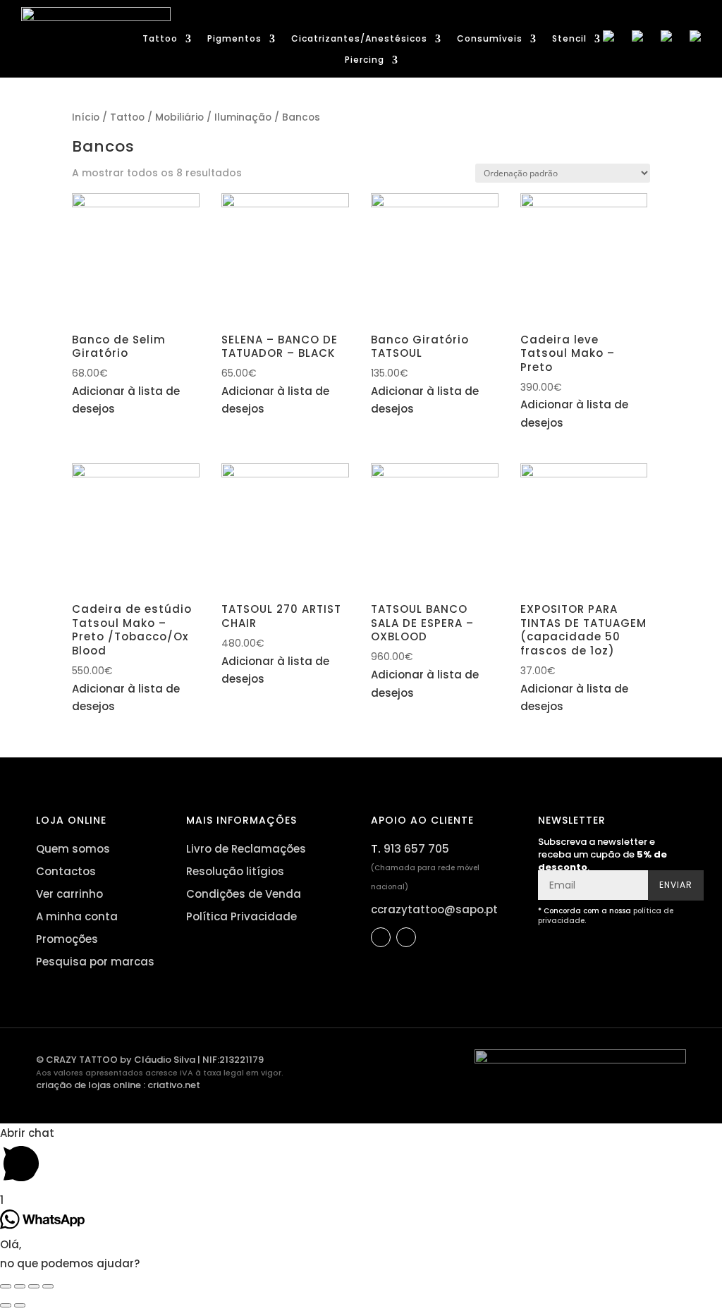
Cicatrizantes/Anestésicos (359, 39)
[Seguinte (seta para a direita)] (19, 1305)
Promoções (67, 939)
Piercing (364, 60)
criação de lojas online (88, 1085)
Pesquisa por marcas (95, 961)
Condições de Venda (243, 893)
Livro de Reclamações (246, 848)
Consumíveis (489, 39)
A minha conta (77, 916)
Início (85, 117)
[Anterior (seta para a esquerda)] (5, 1305)
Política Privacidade (241, 916)
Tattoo (160, 39)
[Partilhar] (19, 1286)
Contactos (66, 871)
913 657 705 (416, 849)
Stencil (569, 39)
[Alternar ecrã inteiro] (33, 1286)
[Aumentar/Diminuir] (48, 1286)
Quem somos (73, 848)
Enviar (675, 885)
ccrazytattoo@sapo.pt (434, 909)
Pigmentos (234, 39)
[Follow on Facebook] (381, 937)
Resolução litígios (235, 871)
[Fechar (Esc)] (5, 1286)
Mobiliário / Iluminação (213, 117)
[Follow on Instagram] (406, 937)
